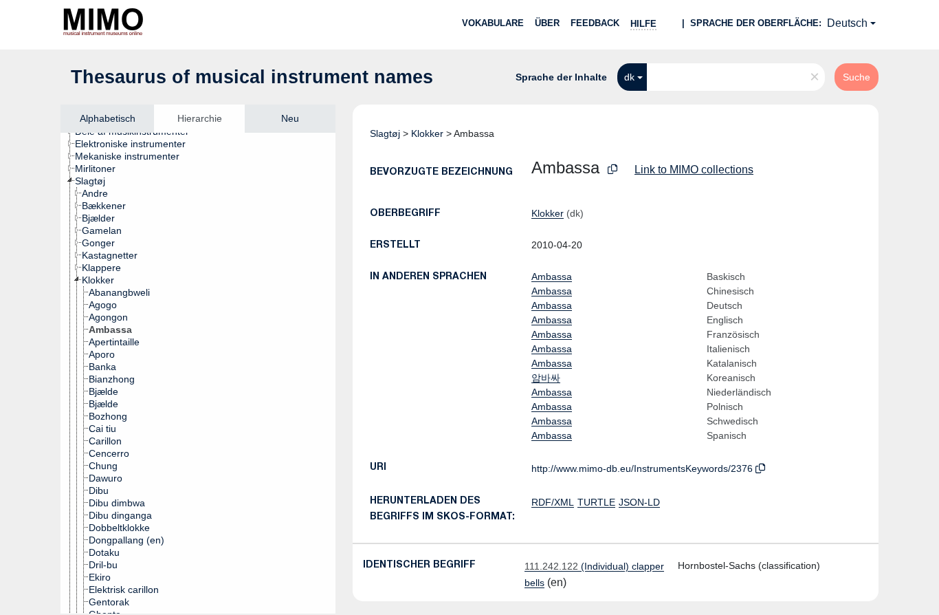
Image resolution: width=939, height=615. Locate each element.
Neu (290, 118)
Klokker (427, 133)
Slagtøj (385, 133)
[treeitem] (136, 144)
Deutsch (847, 23)
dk (629, 77)
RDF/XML (552, 502)
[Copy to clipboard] (612, 169)
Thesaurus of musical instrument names (252, 77)
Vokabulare (493, 23)
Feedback (595, 23)
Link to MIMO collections (693, 169)
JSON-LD (639, 502)
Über (547, 23)
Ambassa (551, 276)
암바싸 (545, 377)
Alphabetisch (107, 118)
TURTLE (596, 502)
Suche (856, 77)
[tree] (197, 373)
